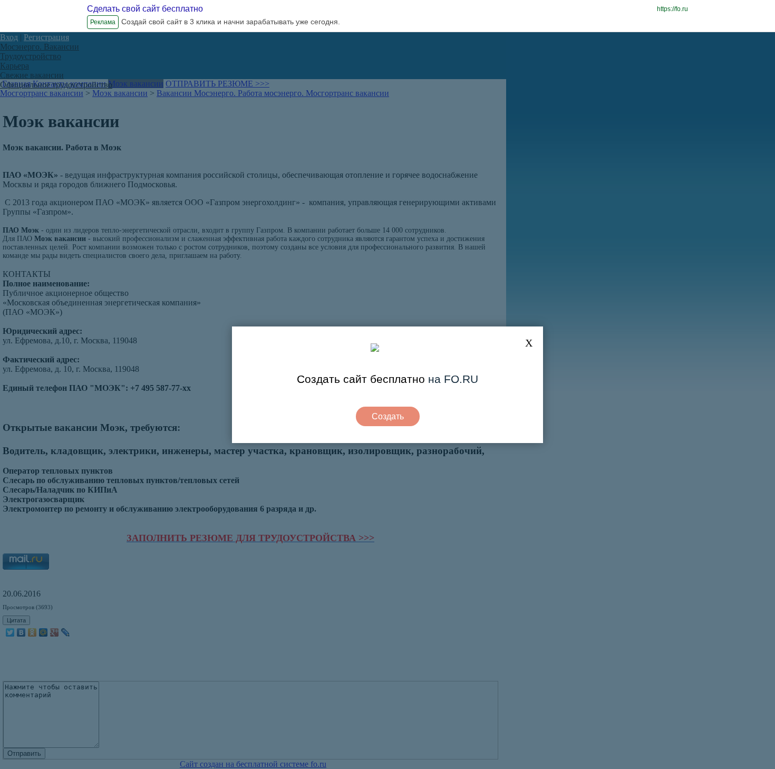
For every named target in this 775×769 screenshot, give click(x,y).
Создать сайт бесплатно (361, 379)
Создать (388, 416)
